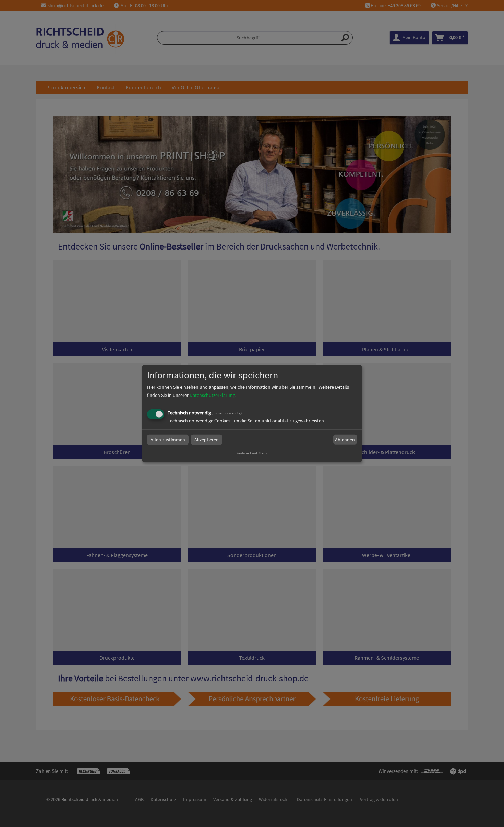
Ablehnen (345, 440)
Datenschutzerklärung (212, 395)
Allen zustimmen (168, 440)
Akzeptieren (206, 440)
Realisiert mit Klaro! (252, 453)
